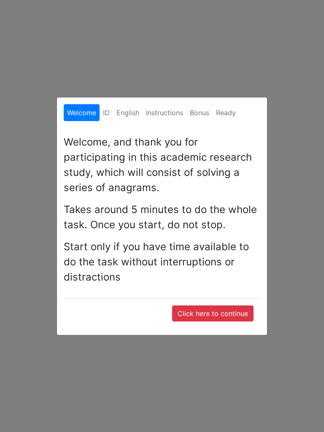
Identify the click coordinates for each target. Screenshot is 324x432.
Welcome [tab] (81, 112)
